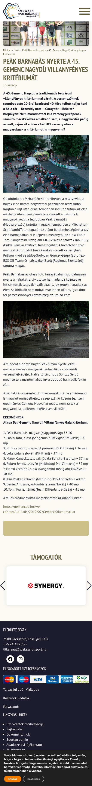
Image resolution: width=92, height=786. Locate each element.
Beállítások (33, 779)
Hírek (17, 50)
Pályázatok (11, 706)
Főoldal (7, 50)
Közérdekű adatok (16, 698)
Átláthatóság (15, 750)
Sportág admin (17, 739)
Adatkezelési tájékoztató (24, 744)
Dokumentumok (18, 734)
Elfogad (12, 779)
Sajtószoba (14, 729)
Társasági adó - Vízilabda (21, 689)
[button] (89, 585)
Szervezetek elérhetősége (25, 724)
